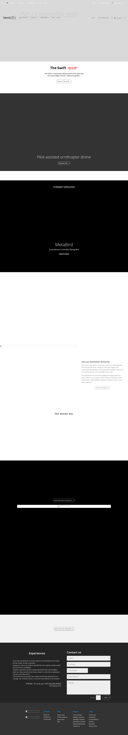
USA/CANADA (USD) (104, 3)
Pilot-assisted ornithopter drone (64, 157)
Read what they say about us (63, 500)
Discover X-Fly (63, 163)
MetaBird (64, 244)
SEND (106, 697)
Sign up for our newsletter (63, 629)
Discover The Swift (63, 81)
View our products (101, 388)
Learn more (64, 253)
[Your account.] (112, 3)
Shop (93, 3)
